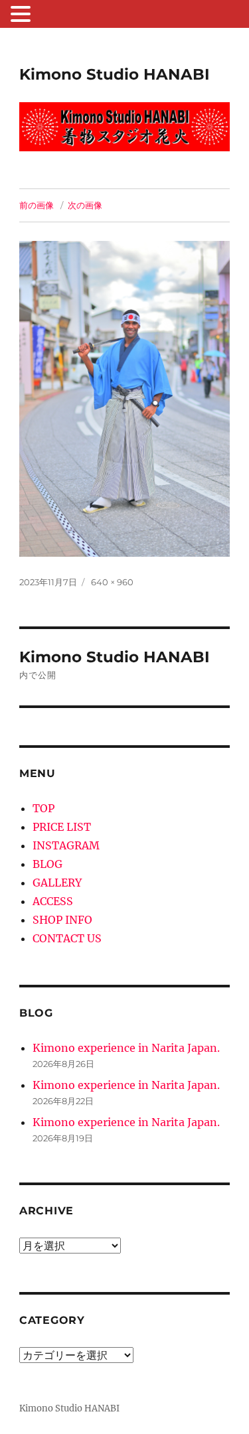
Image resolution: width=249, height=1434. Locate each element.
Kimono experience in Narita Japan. (126, 1047)
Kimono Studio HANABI (114, 74)
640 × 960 (112, 582)
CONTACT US (67, 938)
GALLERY (57, 882)
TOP (43, 808)
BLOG (47, 864)
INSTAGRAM (66, 845)
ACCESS (53, 901)
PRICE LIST (62, 826)
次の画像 (85, 205)
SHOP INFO (62, 919)
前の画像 (36, 205)
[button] (23, 15)
